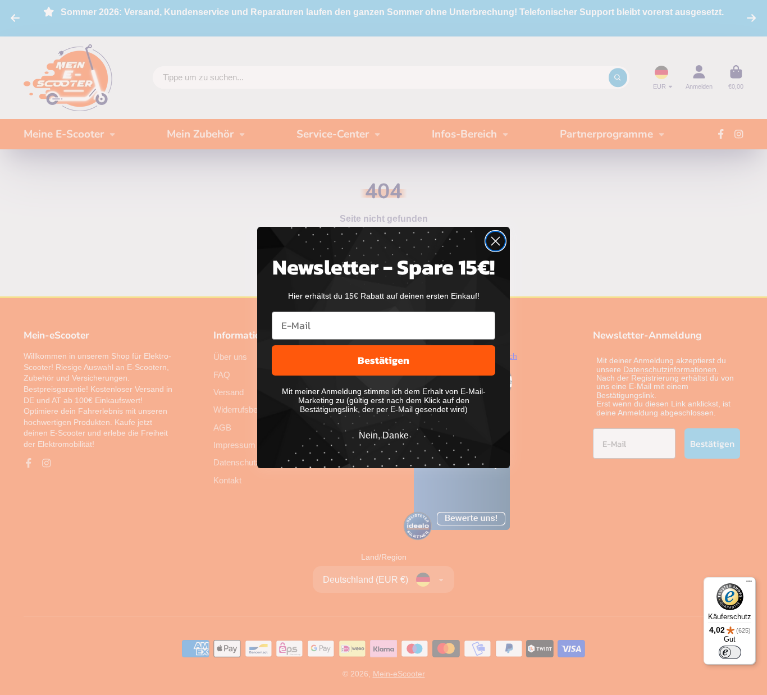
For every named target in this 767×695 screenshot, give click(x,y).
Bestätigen (383, 360)
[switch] (730, 652)
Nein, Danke (384, 435)
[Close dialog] (495, 241)
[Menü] (749, 584)
